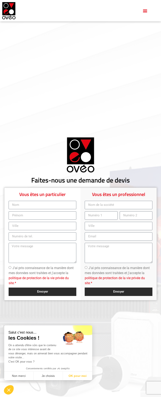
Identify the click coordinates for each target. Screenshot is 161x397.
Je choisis (48, 375)
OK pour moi (78, 375)
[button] (145, 10)
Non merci (19, 375)
